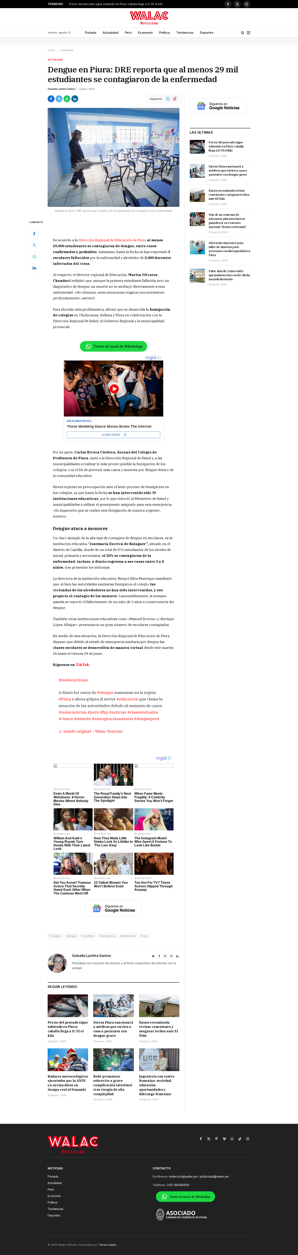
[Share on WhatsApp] (66, 98)
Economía (145, 32)
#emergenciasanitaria (112, 718)
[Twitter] (34, 245)
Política (164, 32)
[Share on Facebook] (51, 98)
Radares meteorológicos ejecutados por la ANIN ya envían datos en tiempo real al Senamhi (68, 1083)
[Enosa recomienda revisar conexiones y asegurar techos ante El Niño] (159, 1005)
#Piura (65, 698)
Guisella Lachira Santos (61, 88)
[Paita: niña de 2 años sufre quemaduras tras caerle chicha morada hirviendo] (197, 275)
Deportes (206, 32)
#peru (93, 712)
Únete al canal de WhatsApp (118, 346)
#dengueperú (146, 718)
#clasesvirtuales (142, 712)
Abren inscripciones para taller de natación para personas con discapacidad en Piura (229, 249)
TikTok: (82, 664)
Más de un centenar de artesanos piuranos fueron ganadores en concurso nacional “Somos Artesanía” (228, 221)
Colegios (55, 935)
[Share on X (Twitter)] (59, 98)
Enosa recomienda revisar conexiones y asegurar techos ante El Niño (158, 1029)
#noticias (117, 712)
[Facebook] (34, 234)
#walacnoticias (73, 712)
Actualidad (110, 32)
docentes (88, 935)
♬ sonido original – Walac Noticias (90, 731)
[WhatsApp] (34, 256)
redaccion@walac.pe (183, 1176)
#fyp (104, 712)
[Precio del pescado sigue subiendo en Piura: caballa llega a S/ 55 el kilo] (68, 1005)
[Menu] (248, 32)
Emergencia (107, 935)
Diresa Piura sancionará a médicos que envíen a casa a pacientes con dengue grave (113, 1029)
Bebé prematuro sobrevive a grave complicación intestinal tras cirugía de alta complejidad (112, 1085)
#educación (127, 698)
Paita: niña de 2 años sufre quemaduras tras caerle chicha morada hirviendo (229, 275)
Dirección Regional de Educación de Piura (112, 240)
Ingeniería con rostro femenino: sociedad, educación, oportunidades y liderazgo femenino (157, 1085)
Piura (144, 935)
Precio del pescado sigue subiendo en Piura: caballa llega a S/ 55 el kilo (116, 4)
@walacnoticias (73, 679)
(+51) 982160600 (177, 1185)
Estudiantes (128, 935)
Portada (90, 32)
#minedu (82, 718)
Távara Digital (107, 1244)
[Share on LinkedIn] (74, 98)
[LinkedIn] (34, 268)
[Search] (242, 32)
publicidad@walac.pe (214, 1176)
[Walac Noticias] (149, 17)
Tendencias (184, 32)
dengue (71, 935)
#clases (66, 718)
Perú (128, 32)
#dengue (105, 692)
